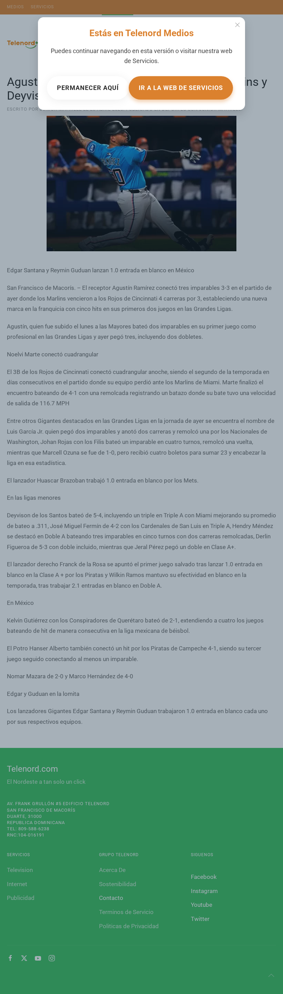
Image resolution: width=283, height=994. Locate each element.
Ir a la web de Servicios (181, 87)
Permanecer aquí (88, 87)
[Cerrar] (237, 25)
